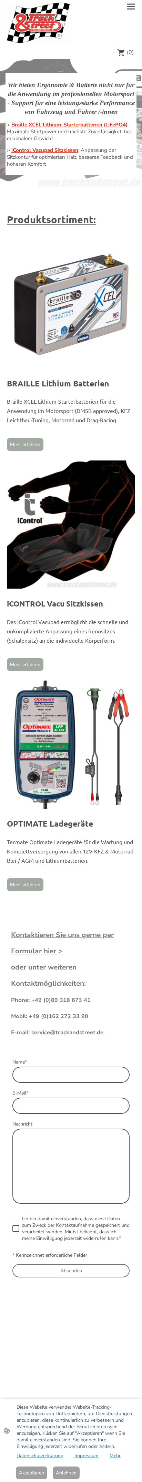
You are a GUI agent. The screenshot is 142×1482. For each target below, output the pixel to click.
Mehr (115, 1455)
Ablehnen (66, 1473)
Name (19, 1062)
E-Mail (20, 1093)
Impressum (86, 1455)
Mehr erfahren (25, 444)
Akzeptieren (31, 1473)
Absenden (71, 1270)
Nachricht (22, 1124)
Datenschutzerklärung (40, 1455)
